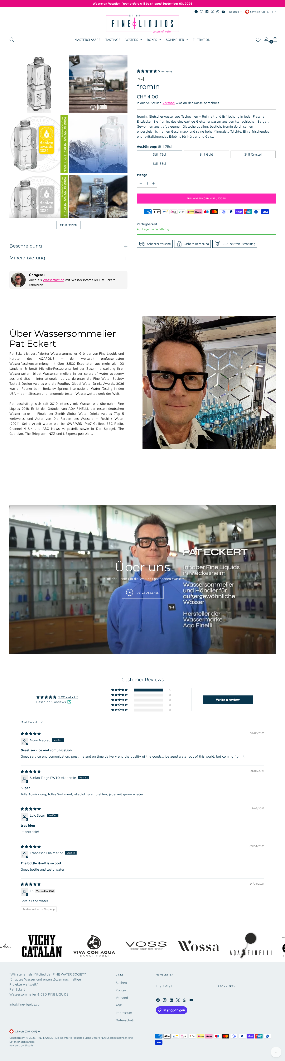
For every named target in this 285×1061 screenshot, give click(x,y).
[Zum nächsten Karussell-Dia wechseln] (272, 481)
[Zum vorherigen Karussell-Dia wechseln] (262, 482)
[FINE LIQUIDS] (142, 24)
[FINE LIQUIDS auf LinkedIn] (207, 12)
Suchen (121, 982)
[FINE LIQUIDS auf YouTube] (223, 12)
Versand (169, 103)
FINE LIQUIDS (45, 1037)
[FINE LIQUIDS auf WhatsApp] (218, 12)
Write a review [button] (228, 699)
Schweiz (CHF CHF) (261, 11)
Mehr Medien (68, 225)
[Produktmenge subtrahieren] (141, 183)
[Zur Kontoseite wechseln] (264, 39)
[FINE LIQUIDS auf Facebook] (196, 12)
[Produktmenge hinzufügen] (153, 183)
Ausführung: (154, 146)
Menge (142, 175)
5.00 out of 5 (68, 697)
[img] (31, 733)
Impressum (124, 1012)
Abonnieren (227, 986)
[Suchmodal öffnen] (12, 39)
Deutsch (234, 11)
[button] (147, 71)
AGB (119, 1005)
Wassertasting (53, 280)
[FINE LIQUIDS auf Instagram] (201, 12)
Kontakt (122, 990)
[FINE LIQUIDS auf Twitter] (212, 12)
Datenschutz (125, 1020)
